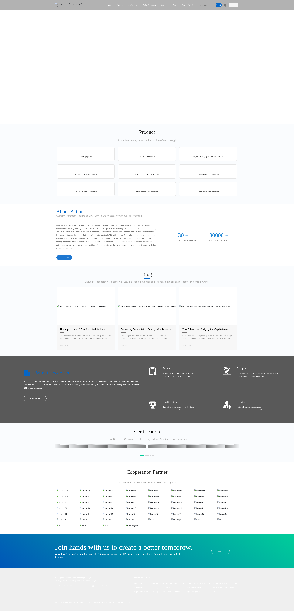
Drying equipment (193, 592)
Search (218, 5)
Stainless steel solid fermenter (147, 192)
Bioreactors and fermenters (144, 583)
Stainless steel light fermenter (208, 192)
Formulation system (220, 583)
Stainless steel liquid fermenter (86, 192)
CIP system (138, 587)
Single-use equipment (168, 583)
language (232, 5)
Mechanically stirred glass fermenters (147, 174)
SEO (113, 602)
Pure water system (194, 587)
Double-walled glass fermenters (208, 174)
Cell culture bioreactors (147, 157)
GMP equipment (86, 157)
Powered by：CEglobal (102, 602)
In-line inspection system (196, 583)
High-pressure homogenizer (144, 592)
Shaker (215, 592)
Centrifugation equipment (170, 592)
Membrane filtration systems (223, 587)
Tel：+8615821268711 (66, 586)
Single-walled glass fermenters (86, 174)
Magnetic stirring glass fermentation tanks (208, 157)
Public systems (166, 587)
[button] (141, 455)
